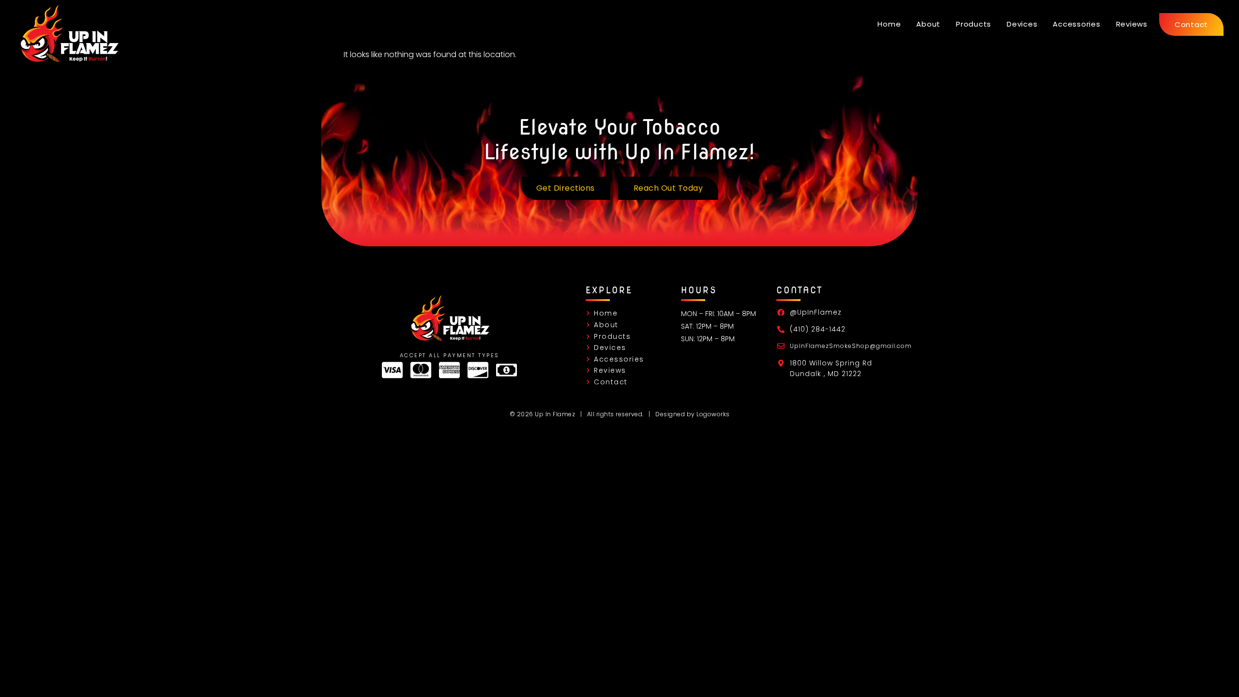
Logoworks (713, 414)
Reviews (1132, 24)
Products (973, 24)
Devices (1022, 24)
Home (889, 24)
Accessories (1076, 24)
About (928, 24)
